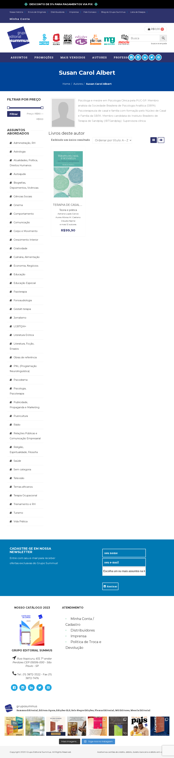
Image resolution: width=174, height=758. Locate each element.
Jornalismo (20, 317)
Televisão (19, 478)
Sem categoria (22, 469)
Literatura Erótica (24, 335)
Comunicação (22, 222)
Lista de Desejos (137, 12)
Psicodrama (21, 379)
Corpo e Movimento (26, 231)
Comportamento (24, 213)
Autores (78, 83)
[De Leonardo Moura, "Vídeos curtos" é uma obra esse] (76, 726)
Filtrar (14, 114)
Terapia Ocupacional (25, 495)
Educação (19, 274)
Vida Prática (21, 521)
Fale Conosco (90, 12)
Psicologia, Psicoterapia (18, 391)
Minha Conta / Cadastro (79, 622)
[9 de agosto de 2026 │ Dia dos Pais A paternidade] (139, 726)
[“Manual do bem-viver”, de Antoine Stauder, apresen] (35, 726)
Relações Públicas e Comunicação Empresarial (25, 436)
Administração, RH (25, 143)
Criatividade (20, 248)
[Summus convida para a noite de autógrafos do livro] (55, 726)
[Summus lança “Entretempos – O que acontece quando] (160, 726)
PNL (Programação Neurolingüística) (23, 369)
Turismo (18, 512)
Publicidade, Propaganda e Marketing (24, 405)
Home (66, 83)
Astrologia (19, 151)
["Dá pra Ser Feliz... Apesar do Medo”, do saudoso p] (118, 726)
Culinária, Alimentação (27, 257)
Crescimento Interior (26, 239)
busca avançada (159, 43)
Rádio (17, 424)
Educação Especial (25, 283)
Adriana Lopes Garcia (68, 213)
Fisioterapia (20, 291)
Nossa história (16, 12)
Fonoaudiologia (23, 300)
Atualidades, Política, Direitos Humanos (24, 163)
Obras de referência (25, 357)
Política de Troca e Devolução (83, 645)
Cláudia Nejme (68, 221)
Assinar (111, 586)
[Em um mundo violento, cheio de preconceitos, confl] (14, 726)
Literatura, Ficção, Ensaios (22, 346)
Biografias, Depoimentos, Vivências (24, 185)
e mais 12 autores (68, 224)
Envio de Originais (37, 12)
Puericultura (21, 416)
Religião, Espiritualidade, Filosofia (24, 450)
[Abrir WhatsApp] (165, 749)
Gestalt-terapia (22, 309)
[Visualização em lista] (161, 140)
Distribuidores (57, 12)
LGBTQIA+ (20, 326)
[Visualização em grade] (153, 140)
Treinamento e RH (25, 504)
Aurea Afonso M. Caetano (68, 217)
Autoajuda (20, 174)
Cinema (18, 205)
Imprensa (74, 12)
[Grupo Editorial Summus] (18, 37)
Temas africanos (23, 486)
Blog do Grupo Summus (113, 12)
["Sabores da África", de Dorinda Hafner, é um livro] (97, 726)
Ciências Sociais (23, 196)
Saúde (17, 460)
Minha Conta (20, 19)
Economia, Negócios (26, 265)
